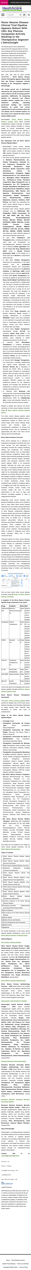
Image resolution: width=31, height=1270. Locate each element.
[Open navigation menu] (2, 14)
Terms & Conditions (23, 1264)
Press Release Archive (18, 1260)
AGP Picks (4, 2)
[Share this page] (29, 14)
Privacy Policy (23, 1267)
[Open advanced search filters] (24, 15)
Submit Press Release (8, 1264)
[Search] (20, 15)
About (8, 1260)
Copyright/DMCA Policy (10, 1267)
